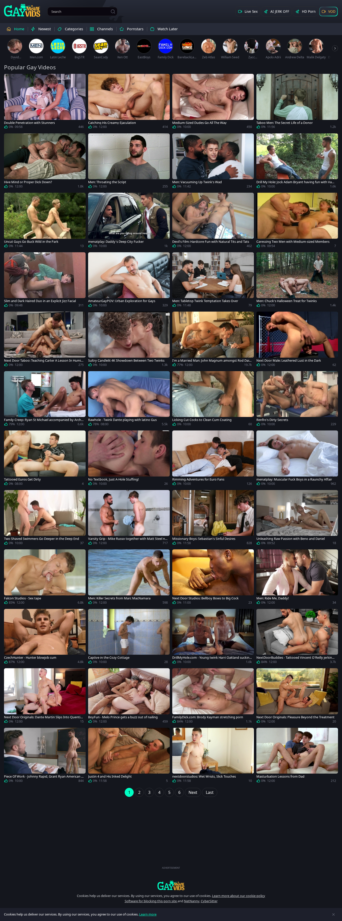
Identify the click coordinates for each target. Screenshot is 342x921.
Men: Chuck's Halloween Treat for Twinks (286, 301)
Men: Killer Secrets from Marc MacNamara (119, 598)
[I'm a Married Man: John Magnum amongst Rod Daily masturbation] (213, 340)
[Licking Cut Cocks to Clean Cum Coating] (213, 399)
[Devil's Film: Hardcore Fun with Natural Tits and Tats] (213, 221)
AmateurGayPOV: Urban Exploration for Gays (121, 301)
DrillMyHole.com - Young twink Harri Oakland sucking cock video (211, 657)
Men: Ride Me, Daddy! (272, 598)
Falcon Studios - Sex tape (22, 598)
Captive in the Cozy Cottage (108, 657)
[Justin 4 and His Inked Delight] (129, 756)
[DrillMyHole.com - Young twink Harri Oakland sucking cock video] (213, 637)
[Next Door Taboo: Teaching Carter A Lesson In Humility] (45, 340)
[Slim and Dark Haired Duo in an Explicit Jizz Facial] (45, 280)
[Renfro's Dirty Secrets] (297, 399)
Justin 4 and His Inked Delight (110, 776)
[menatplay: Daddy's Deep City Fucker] (129, 221)
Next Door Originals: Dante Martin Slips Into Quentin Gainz (43, 717)
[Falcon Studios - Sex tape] (45, 577)
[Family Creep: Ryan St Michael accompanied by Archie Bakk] (45, 399)
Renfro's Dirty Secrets (272, 420)
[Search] (113, 11)
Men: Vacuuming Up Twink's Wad (197, 182)
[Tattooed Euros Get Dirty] (45, 459)
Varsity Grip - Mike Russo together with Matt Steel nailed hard (127, 539)
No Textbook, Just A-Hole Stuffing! (113, 479)
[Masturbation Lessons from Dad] (297, 756)
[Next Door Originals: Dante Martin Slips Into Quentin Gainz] (45, 696)
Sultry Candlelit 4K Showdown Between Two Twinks (126, 360)
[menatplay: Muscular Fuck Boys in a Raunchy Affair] (297, 459)
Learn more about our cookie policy (238, 895)
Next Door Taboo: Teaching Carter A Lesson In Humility (44, 360)
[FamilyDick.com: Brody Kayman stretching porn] (213, 696)
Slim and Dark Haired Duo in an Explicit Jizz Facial (40, 301)
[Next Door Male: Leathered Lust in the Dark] (297, 340)
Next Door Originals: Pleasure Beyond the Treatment (295, 717)
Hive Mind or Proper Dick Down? (28, 182)
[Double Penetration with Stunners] (45, 102)
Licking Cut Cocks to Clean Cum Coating (202, 420)
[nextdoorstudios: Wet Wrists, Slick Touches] (213, 756)
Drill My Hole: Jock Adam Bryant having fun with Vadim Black (295, 182)
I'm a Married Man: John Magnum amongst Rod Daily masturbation (212, 360)
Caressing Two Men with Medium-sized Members (292, 242)
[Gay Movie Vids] (22, 10)
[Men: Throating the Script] (129, 161)
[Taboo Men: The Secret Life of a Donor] (297, 102)
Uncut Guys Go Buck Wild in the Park (31, 242)
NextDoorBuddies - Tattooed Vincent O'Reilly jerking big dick (295, 657)
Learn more (147, 914)
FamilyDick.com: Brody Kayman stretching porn (207, 717)
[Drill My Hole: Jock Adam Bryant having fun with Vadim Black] (297, 161)
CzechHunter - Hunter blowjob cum (30, 657)
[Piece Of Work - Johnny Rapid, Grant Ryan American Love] (45, 756)
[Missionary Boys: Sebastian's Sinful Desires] (213, 518)
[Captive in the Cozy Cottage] (129, 637)
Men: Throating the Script (107, 182)
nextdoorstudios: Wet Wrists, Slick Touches (204, 776)
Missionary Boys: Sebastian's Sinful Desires (203, 539)
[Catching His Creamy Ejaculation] (129, 102)
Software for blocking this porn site (151, 901)
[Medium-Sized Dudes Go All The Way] (213, 102)
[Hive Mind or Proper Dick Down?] (45, 161)
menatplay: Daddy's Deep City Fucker (116, 242)
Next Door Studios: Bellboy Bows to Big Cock (205, 598)
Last (210, 792)
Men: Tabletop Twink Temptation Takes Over (205, 301)
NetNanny (191, 901)
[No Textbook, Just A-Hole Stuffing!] (129, 459)
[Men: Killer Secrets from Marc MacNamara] (129, 577)
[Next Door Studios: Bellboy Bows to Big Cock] (213, 577)
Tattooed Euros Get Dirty (22, 479)
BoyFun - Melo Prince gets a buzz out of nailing (123, 717)
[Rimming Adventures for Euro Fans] (213, 459)
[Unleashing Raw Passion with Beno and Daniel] (297, 518)
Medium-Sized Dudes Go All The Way (199, 123)
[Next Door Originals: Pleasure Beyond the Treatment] (297, 696)
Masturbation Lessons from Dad (280, 776)
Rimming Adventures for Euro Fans (198, 479)
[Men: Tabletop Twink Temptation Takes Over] (213, 280)
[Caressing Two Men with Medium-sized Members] (297, 221)
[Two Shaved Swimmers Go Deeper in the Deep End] (45, 518)
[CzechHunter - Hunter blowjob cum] (45, 637)
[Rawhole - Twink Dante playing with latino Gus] (129, 399)
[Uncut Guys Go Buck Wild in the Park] (45, 221)
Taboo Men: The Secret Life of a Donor (284, 123)
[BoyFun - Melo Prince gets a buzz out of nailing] (129, 696)
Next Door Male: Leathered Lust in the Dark (288, 360)
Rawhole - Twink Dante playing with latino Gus (122, 420)
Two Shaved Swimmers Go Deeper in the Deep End (41, 539)
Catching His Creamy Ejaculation (112, 123)
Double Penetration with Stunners (29, 123)
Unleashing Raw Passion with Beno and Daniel (290, 539)
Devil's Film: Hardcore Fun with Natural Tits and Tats (210, 242)
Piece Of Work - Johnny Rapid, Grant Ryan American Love (43, 776)
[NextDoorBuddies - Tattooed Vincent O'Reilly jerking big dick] (297, 637)
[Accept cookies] (333, 914)
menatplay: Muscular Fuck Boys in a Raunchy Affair (294, 479)
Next (193, 792)
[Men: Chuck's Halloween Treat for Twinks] (297, 280)
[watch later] (10, 80)
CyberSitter (209, 901)
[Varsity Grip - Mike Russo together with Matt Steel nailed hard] (129, 518)
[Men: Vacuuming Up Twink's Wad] (213, 161)
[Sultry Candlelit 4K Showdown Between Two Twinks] (129, 340)
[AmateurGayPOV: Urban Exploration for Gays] (129, 280)
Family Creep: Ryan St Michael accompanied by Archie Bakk (44, 420)
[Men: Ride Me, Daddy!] (297, 577)
